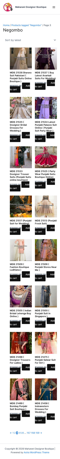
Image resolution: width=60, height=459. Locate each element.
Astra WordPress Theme (36, 452)
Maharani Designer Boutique (30, 7)
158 (33, 432)
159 (37, 432)
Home (6, 25)
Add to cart (20, 87)
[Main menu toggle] (54, 7)
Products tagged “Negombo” (26, 25)
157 (28, 432)
